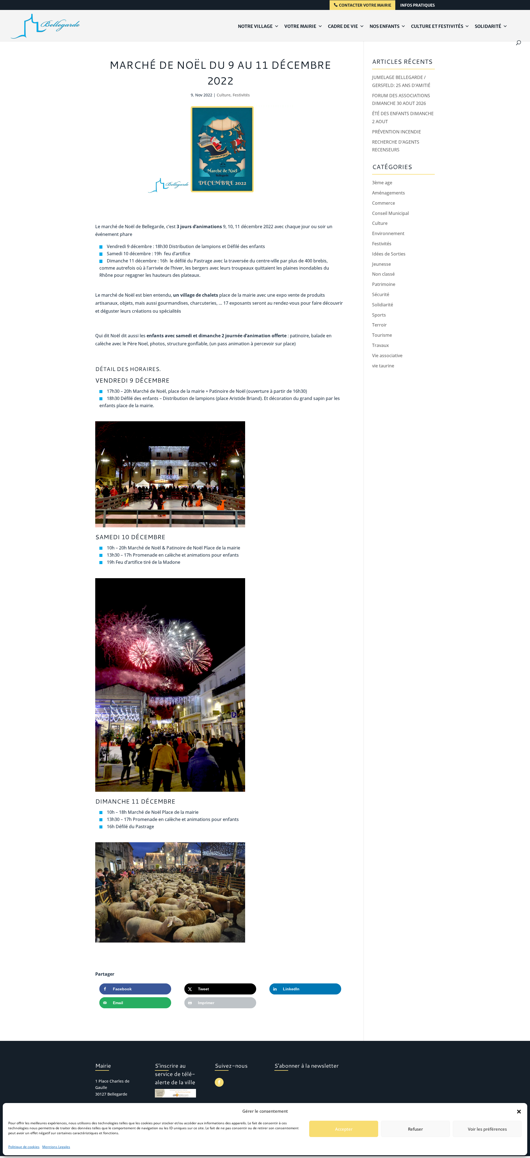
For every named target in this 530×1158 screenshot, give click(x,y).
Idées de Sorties (389, 254)
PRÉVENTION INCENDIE (396, 132)
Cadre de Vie (343, 26)
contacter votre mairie (365, 5)
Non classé (383, 274)
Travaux (380, 345)
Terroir (379, 325)
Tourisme (382, 335)
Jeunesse (381, 264)
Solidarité (488, 26)
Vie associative (387, 355)
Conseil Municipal (390, 213)
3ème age (382, 183)
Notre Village (255, 26)
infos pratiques (417, 5)
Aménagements (388, 193)
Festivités (241, 95)
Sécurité (380, 294)
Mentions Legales (56, 1146)
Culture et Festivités (437, 26)
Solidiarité (382, 305)
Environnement (388, 233)
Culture (223, 95)
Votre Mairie (300, 26)
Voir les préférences (487, 1129)
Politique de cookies (23, 1146)
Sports (379, 315)
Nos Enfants (384, 26)
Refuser (415, 1129)
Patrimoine (383, 284)
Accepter (344, 1129)
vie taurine (383, 366)
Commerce (383, 203)
